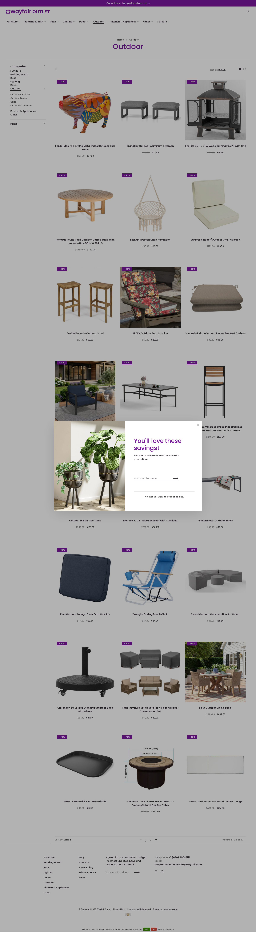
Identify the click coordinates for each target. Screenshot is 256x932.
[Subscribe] (174, 478)
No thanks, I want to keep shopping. (164, 496)
